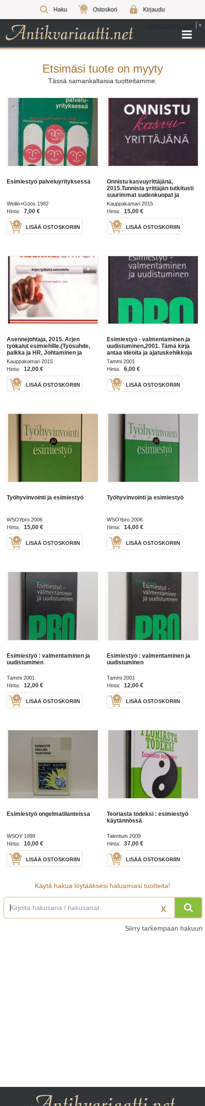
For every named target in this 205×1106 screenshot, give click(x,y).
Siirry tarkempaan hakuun (164, 928)
